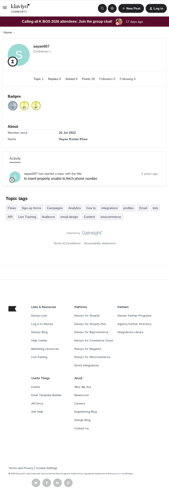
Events (35, 387)
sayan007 (41, 46)
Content (89, 217)
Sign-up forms (31, 208)
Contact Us (81, 428)
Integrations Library (130, 332)
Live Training (27, 217)
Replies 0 (55, 79)
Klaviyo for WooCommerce (92, 357)
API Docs (37, 403)
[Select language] (112, 8)
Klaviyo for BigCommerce (91, 332)
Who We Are (82, 387)
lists (155, 208)
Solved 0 (71, 79)
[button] (4, 9)
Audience (48, 217)
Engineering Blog (85, 411)
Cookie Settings (46, 468)
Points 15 (89, 79)
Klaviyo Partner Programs (134, 315)
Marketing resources (45, 349)
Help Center (39, 340)
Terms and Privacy (20, 468)
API (10, 217)
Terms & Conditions (67, 243)
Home (8, 32)
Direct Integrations (86, 365)
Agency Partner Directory (134, 324)
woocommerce (111, 217)
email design (69, 217)
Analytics (74, 208)
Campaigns (55, 208)
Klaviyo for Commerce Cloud (93, 340)
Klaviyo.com (39, 315)
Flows (12, 208)
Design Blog (82, 420)
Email (143, 208)
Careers (79, 403)
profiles (128, 208)
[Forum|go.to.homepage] (20, 8)
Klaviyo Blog (39, 332)
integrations (109, 208)
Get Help (37, 411)
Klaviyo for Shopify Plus (90, 324)
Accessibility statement (100, 243)
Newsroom (81, 395)
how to (91, 208)
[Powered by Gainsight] (84, 234)
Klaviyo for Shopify (87, 315)
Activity (15, 158)
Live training (39, 357)
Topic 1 (39, 79)
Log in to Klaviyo (42, 324)
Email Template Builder (46, 395)
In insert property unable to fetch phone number (60, 178)
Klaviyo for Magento (87, 349)
